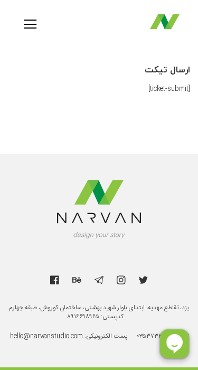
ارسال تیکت (167, 70)
